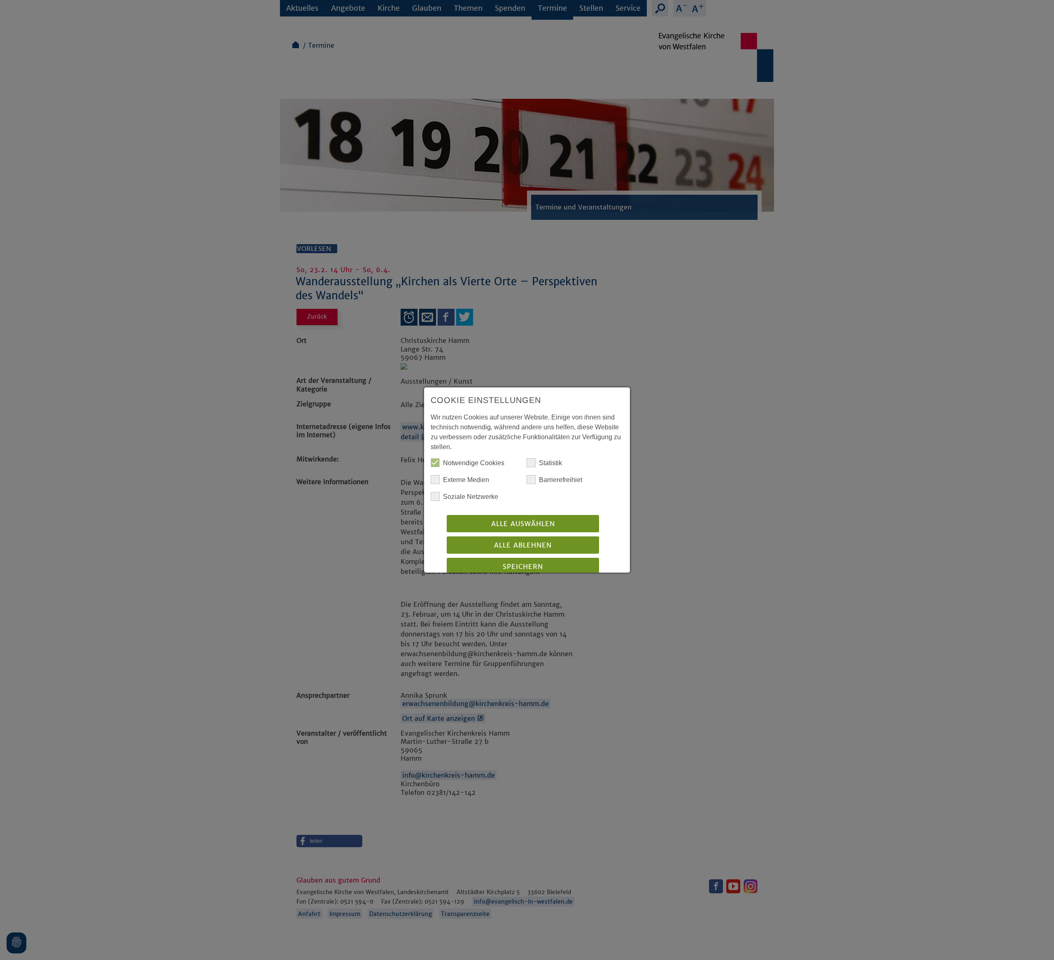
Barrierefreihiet (560, 479)
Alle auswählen (523, 524)
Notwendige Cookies (473, 462)
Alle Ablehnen (523, 545)
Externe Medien (466, 479)
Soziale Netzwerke (470, 496)
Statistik (550, 462)
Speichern (523, 566)
